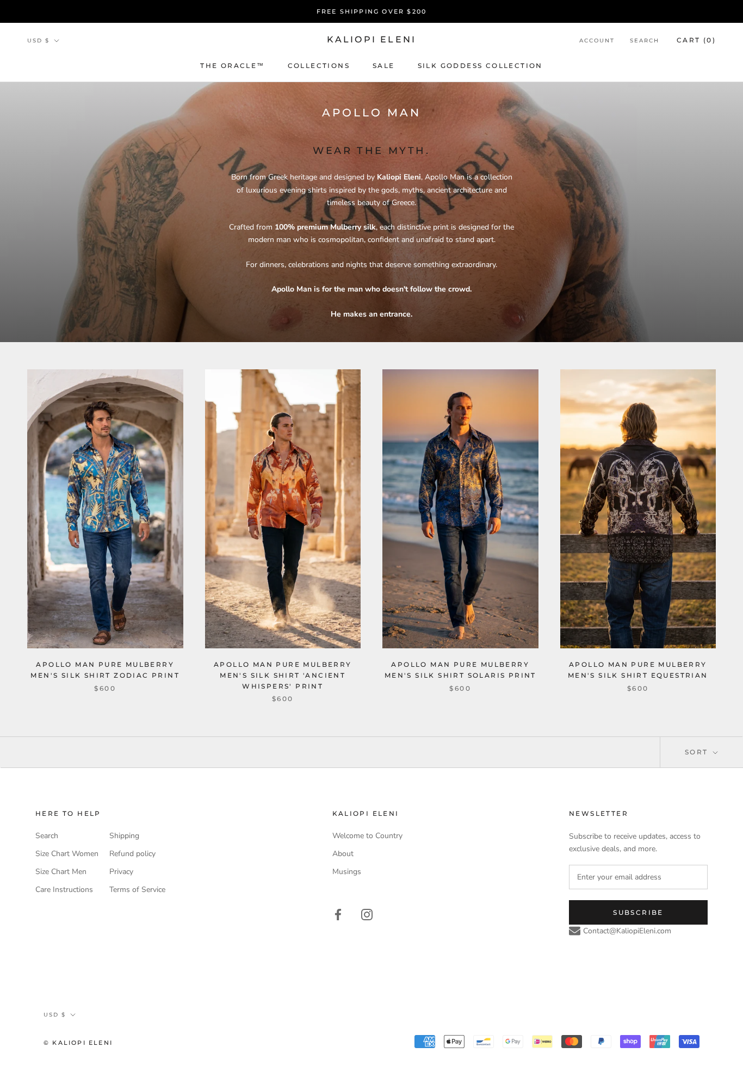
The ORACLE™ (232, 65)
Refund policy (132, 853)
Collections (319, 65)
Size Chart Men (60, 871)
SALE (384, 65)
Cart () (696, 40)
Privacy (121, 871)
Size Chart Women (66, 853)
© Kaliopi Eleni (78, 1042)
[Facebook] (338, 914)
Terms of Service (137, 889)
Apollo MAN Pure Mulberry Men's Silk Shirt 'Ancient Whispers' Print (283, 675)
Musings (346, 871)
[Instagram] (367, 914)
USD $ (38, 40)
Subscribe (638, 912)
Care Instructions (64, 889)
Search (644, 40)
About (343, 853)
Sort (698, 752)
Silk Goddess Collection (480, 65)
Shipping (124, 836)
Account (597, 40)
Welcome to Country (367, 836)
